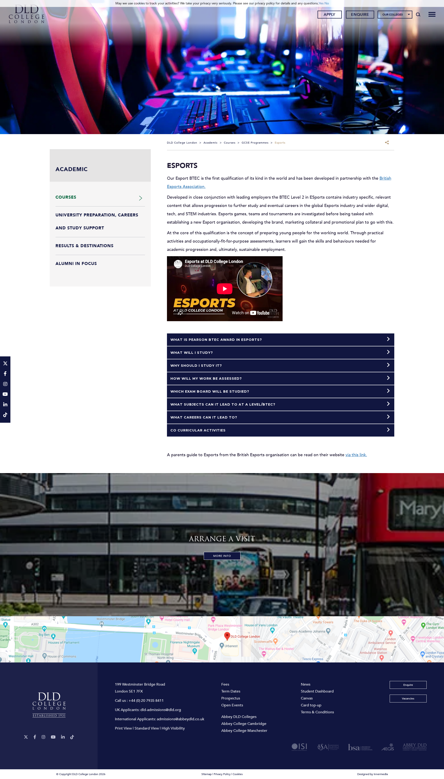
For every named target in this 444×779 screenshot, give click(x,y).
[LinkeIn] (63, 737)
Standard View (147, 728)
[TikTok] (72, 737)
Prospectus (230, 698)
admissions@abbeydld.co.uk (180, 719)
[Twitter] (26, 737)
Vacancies (408, 698)
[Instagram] (43, 737)
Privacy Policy (222, 774)
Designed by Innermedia (372, 774)
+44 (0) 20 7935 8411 (146, 700)
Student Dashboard (317, 691)
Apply (329, 14)
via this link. (356, 455)
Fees (225, 684)
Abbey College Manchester (244, 730)
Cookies (238, 774)
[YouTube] (53, 737)
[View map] (222, 639)
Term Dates (230, 691)
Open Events (232, 705)
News (305, 684)
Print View (123, 728)
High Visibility (173, 728)
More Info (222, 556)
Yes (321, 3)
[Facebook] (34, 737)
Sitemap (206, 774)
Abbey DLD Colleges (238, 716)
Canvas (307, 698)
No (326, 3)
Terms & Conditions (317, 712)
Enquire (360, 14)
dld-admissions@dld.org (160, 709)
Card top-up (311, 705)
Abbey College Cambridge (243, 723)
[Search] (418, 14)
